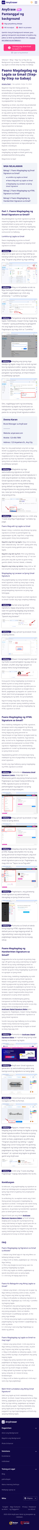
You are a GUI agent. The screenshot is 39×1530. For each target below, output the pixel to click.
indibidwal (5, 1461)
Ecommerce (6, 1456)
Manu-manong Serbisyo (10, 1484)
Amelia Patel (6, 84)
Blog (11, 60)
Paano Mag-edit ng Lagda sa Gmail (20, 180)
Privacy (24, 1507)
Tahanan (5, 60)
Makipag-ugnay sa (8, 1490)
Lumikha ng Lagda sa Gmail (17, 177)
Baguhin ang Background (11, 1438)
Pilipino (29, 1498)
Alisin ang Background (10, 1433)
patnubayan (6, 1479)
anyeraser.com (17, 433)
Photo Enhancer (7, 1443)
